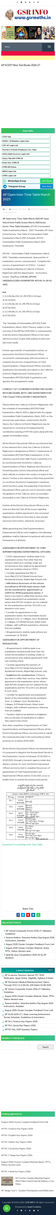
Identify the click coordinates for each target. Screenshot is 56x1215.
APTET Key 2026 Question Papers (21, 1029)
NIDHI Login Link (9, 171)
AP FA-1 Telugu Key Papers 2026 (16, 1155)
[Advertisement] (28, 97)
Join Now (47, 180)
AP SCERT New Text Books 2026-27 (20, 65)
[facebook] (17, 2)
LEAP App (6, 137)
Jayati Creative (34, 1206)
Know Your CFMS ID (10, 163)
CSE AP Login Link (10, 145)
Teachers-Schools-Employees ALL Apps (19, 150)
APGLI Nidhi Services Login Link (16, 154)
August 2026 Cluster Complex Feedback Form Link (30, 944)
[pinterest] (38, 2)
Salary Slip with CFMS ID (12, 158)
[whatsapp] (33, 2)
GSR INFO (30, 1202)
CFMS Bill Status (9, 167)
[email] (33, 1210)
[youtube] (25, 2)
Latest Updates (9, 212)
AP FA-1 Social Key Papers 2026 (20, 1025)
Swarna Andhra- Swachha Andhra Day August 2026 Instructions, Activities (29, 939)
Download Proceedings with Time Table (22, 844)
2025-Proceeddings (39, 209)
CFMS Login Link (9, 176)
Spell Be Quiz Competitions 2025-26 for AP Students (25, 956)
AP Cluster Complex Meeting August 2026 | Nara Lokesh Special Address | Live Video (34, 1181)
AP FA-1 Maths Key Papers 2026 (16, 1142)
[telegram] (21, 2)
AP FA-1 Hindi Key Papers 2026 (15, 1171)
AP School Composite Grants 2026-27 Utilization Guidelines (28, 932)
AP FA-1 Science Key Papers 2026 (21, 1021)
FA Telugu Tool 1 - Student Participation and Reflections (27, 1190)
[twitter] (29, 2)
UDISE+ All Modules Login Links (15, 141)
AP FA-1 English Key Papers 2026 (16, 1135)
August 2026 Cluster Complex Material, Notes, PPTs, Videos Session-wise (27, 949)
